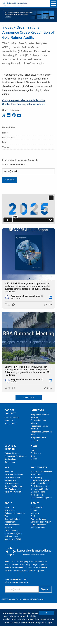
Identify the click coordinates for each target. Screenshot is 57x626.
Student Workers (38, 492)
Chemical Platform (12, 519)
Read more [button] (10, 291)
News (5, 133)
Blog (4, 142)
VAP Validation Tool (13, 489)
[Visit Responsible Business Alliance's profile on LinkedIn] (8, 297)
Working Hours (37, 495)
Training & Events (12, 453)
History (34, 510)
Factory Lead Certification (15, 456)
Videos (5, 147)
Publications (8, 137)
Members (35, 513)
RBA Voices (10, 510)
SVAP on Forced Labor (14, 474)
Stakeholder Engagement (41, 498)
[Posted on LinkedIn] (50, 297)
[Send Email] (19, 114)
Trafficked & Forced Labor (41, 472)
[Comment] (12, 304)
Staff (33, 516)
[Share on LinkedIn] (9, 114)
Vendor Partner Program (41, 522)
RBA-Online (9, 507)
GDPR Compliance (38, 525)
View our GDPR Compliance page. (35, 622)
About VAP (9, 472)
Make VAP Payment (13, 492)
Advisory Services (38, 519)
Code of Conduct (12, 418)
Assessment (10, 522)
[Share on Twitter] (4, 114)
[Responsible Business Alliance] (15, 1)
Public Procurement (39, 486)
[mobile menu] (53, 3)
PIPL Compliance (38, 528)
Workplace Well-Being (40, 483)
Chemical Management (41, 480)
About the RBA (37, 507)
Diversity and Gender (39, 489)
